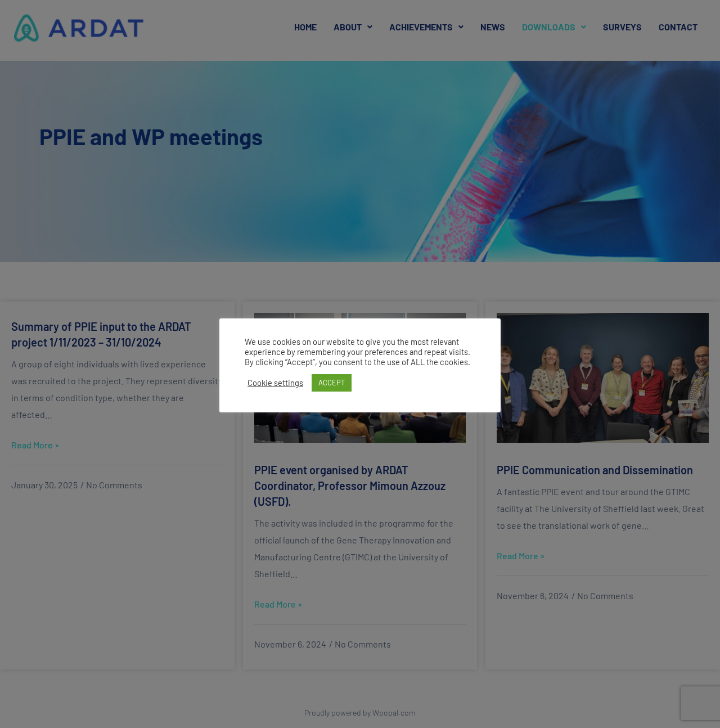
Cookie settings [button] (275, 383)
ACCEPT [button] (331, 382)
